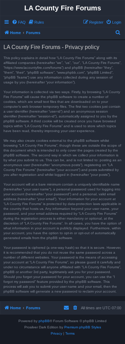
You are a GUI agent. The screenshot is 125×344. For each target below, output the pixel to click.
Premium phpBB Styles (82, 327)
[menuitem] (19, 22)
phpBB (44, 321)
